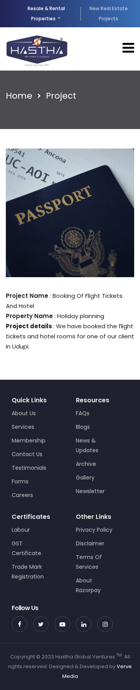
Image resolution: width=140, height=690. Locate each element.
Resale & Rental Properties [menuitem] (46, 13)
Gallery (85, 477)
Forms (20, 481)
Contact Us (27, 454)
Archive (86, 464)
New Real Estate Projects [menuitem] (108, 13)
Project (61, 96)
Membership (29, 440)
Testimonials (29, 468)
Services (23, 427)
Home (19, 96)
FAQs (82, 413)
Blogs (83, 427)
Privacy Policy (94, 530)
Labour (21, 530)
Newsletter (90, 491)
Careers (22, 495)
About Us (24, 413)
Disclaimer (90, 543)
